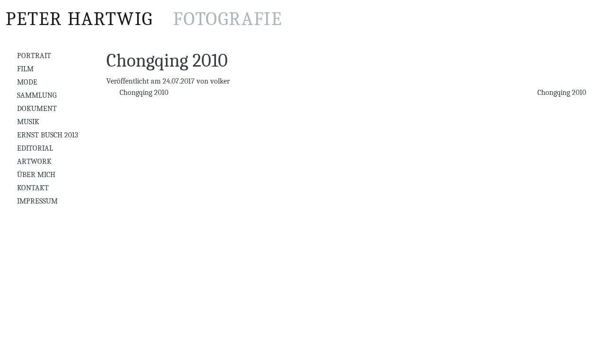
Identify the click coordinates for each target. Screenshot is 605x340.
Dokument (37, 108)
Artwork (34, 161)
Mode (27, 82)
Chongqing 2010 (143, 92)
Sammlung (37, 95)
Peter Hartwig (144, 19)
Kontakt (33, 188)
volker (220, 81)
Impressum (37, 201)
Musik (28, 122)
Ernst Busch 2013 (47, 135)
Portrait (34, 55)
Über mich (36, 174)
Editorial (35, 148)
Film (25, 69)
